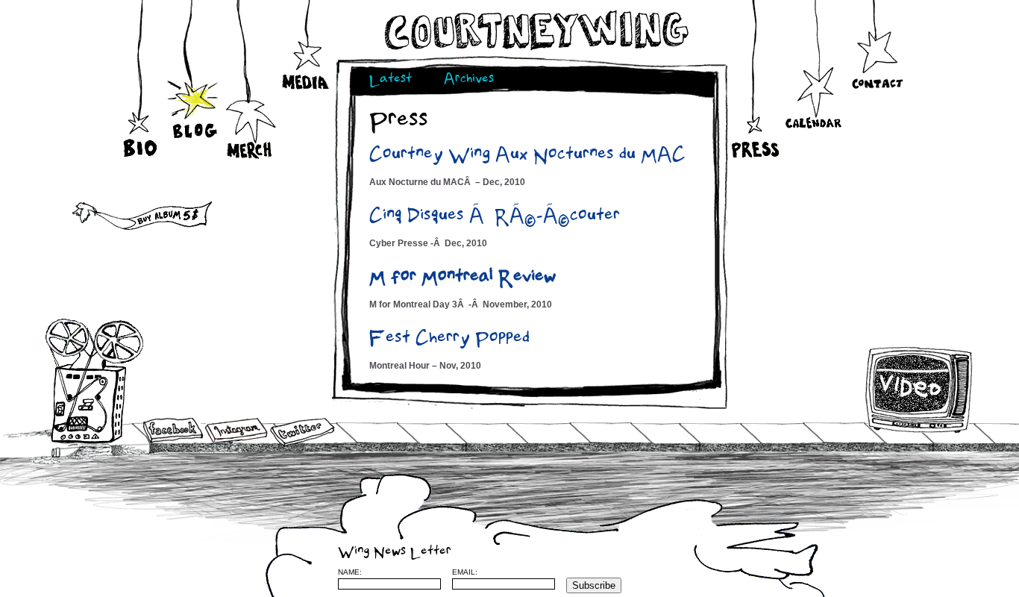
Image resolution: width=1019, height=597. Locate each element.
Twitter (301, 432)
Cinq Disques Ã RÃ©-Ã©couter (494, 217)
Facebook (173, 431)
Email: (464, 572)
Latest (390, 80)
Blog (194, 111)
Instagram (236, 430)
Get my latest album (119, 212)
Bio (142, 124)
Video (919, 389)
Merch (250, 134)
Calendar (813, 114)
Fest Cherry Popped (449, 339)
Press (754, 129)
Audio (94, 380)
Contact (877, 58)
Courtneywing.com (535, 30)
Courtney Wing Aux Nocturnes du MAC (527, 156)
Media (306, 60)
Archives (469, 80)
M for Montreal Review (462, 278)
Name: (350, 572)
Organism (859, 571)
